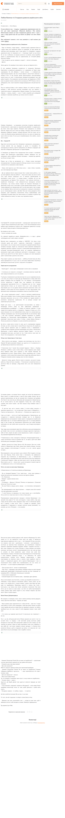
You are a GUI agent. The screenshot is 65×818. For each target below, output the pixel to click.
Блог (28, 9)
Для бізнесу (45, 9)
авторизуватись (41, 722)
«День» (7, 41)
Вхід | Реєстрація (58, 3)
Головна (4, 13)
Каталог (6, 9)
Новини (33, 9)
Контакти (58, 9)
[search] (45, 3)
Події (38, 9)
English (52, 9)
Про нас (22, 9)
